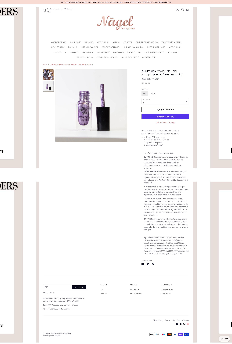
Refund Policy (170, 320)
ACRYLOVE (173, 52)
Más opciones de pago (165, 122)
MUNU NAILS (75, 42)
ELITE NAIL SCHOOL (89, 47)
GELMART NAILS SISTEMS (147, 42)
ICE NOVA (127, 42)
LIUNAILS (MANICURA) (133, 47)
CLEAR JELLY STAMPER (107, 57)
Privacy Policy (158, 320)
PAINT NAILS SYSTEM (171, 42)
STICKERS (103, 294)
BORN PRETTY (148, 57)
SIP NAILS (89, 42)
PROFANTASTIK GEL (111, 47)
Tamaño (144, 89)
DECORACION (166, 284)
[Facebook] (176, 324)
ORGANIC (73, 52)
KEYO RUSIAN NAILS (156, 47)
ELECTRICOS (166, 294)
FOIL (101, 289)
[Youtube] (179, 324)
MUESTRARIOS (136, 294)
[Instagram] (183, 324)
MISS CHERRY (103, 42)
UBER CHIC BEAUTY (130, 57)
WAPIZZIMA (118, 52)
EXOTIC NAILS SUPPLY (155, 52)
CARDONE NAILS (58, 42)
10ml (153, 93)
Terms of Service (183, 320)
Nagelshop (67, 333)
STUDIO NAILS (103, 52)
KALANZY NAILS (134, 52)
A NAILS (115, 42)
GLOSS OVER (60, 52)
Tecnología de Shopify (51, 336)
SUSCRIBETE (79, 287)
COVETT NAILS (58, 47)
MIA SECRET (87, 52)
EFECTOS (103, 284)
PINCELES (134, 284)
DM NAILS (72, 47)
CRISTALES (134, 289)
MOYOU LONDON (85, 57)
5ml (144, 93)
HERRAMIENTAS (167, 289)
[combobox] (165, 101)
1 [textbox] (143, 102)
